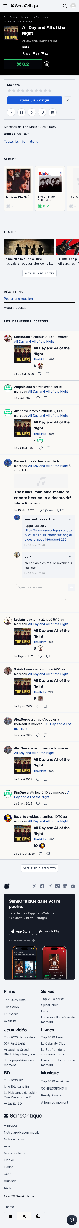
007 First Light (14, 1043)
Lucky (45, 1011)
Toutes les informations (21, 141)
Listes (10, 232)
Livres (47, 1029)
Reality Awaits (51, 1095)
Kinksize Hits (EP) (17, 196)
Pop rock (41, 17)
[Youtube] (73, 887)
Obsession (11, 1007)
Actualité (10, 1021)
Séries (47, 991)
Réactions (13, 292)
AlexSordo (22, 719)
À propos (11, 1125)
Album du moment (54, 1102)
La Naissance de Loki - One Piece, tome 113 (20, 1095)
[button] (73, 6)
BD (7, 1073)
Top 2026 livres (52, 1037)
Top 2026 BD (13, 1080)
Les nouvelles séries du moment (58, 1019)
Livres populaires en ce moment (58, 1062)
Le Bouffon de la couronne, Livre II (54, 1052)
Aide (7, 1146)
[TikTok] (57, 887)
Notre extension (15, 1139)
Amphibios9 (23, 387)
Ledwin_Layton (25, 619)
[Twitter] (34, 887)
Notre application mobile (22, 1132)
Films (9, 991)
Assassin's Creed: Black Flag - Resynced (20, 1052)
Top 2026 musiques (55, 1081)
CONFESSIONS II (54, 1088)
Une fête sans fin (16, 1086)
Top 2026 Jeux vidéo (19, 1037)
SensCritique (11, 17)
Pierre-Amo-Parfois (29, 461)
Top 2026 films (15, 1000)
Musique (50, 1073)
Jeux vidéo (15, 1029)
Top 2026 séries (52, 999)
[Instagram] (50, 887)
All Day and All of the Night (18, 21)
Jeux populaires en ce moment (20, 1062)
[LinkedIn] (65, 887)
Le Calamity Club (53, 1043)
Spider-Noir (49, 1005)
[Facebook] (42, 887)
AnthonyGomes (26, 411)
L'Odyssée (11, 1014)
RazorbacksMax (26, 817)
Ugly (27, 556)
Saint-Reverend (26, 669)
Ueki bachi (22, 337)
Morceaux (27, 17)
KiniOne (20, 792)
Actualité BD (13, 1103)
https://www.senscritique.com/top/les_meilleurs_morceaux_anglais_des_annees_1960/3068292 (48, 534)
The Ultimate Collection (46, 198)
